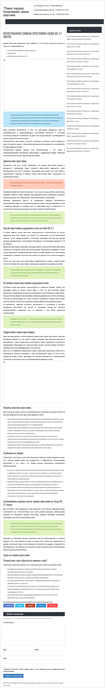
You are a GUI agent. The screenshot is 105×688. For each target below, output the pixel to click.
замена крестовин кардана (55, 683)
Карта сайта (6, 685)
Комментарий (8, 622)
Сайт (5, 658)
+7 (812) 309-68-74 (56, 6)
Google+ (30, 605)
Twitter (20, 605)
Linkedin (41, 605)
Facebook (9, 605)
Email (37, 650)
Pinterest (53, 605)
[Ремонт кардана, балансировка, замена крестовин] (18, 15)
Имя (5, 650)
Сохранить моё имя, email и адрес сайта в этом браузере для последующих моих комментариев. (34, 670)
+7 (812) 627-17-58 (61, 10)
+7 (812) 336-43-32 (62, 14)
